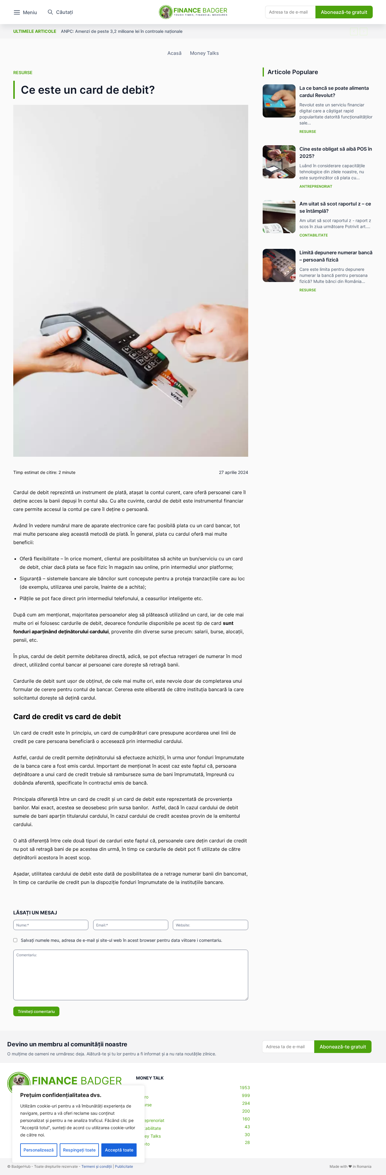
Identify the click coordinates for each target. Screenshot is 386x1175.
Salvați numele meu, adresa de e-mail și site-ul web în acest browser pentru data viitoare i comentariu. (121, 940)
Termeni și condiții (96, 1166)
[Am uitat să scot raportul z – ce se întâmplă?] (279, 216)
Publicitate (124, 1166)
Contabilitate (313, 235)
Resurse (23, 72)
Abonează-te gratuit (344, 12)
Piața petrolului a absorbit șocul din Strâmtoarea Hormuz (117, 31)
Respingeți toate (79, 1149)
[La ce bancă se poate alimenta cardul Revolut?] (279, 101)
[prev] (354, 31)
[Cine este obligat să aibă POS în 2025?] (279, 161)
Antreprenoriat (315, 186)
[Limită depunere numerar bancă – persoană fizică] (279, 265)
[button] (58, 12)
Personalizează (39, 1149)
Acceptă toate (119, 1149)
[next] (363, 31)
